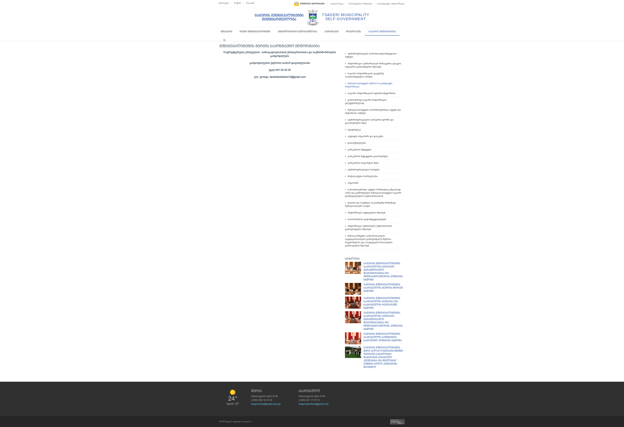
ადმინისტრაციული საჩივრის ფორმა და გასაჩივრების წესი (369, 121)
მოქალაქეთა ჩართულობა (363, 176)
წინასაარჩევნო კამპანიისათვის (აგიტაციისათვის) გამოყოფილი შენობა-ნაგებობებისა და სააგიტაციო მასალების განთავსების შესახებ (368, 240)
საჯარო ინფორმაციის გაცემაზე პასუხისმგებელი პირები (364, 75)
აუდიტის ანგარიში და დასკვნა (365, 136)
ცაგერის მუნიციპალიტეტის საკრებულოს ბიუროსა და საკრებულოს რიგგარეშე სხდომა (382, 303)
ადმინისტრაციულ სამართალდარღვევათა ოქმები (371, 55)
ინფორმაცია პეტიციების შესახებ (366, 212)
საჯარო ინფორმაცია (382, 31)
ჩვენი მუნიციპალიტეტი (255, 31)
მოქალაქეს (353, 31)
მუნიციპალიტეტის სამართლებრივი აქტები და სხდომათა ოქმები (373, 111)
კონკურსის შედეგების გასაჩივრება (368, 156)
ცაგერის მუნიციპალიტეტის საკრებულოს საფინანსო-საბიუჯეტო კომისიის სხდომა (383, 337)
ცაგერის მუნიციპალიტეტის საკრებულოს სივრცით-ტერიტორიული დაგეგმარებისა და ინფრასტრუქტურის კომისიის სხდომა (383, 271)
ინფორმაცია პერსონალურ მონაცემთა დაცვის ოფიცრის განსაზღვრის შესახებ (373, 65)
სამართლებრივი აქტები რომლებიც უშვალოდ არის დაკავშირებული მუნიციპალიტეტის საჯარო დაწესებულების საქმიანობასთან (373, 193)
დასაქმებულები (357, 143)
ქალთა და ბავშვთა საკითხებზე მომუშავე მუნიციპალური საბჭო (370, 204)
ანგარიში (353, 183)
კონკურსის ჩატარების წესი (363, 163)
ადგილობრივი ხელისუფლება (297, 31)
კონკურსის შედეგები (359, 149)
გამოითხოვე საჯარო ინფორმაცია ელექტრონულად (366, 101)
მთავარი (226, 31)
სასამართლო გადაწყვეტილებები (367, 219)
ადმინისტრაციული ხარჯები (364, 169)
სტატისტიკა (354, 129)
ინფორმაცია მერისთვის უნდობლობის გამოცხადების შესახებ (368, 227)
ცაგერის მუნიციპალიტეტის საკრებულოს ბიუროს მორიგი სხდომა (383, 288)
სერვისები (331, 31)
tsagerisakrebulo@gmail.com (314, 404)
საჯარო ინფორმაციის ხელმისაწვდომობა (372, 93)
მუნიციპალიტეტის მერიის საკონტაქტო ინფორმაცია (368, 85)
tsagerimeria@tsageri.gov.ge (266, 404)
